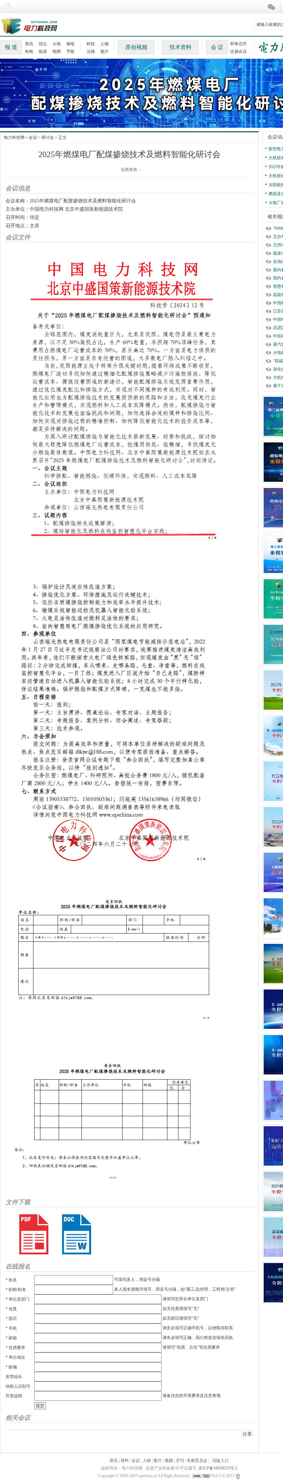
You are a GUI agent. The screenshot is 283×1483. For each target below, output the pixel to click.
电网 (56, 51)
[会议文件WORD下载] (76, 1234)
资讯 (29, 43)
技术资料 (180, 47)
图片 (104, 51)
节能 (70, 51)
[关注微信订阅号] (273, 7)
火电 (56, 43)
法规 (91, 51)
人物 (104, 43)
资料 (124, 1460)
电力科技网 (14, 137)
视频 (169, 1460)
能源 (43, 51)
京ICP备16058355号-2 (217, 1468)
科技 (91, 43)
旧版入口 (220, 1460)
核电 (70, 43)
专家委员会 (197, 1460)
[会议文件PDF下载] (33, 1234)
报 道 (11, 47)
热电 (29, 51)
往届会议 (238, 51)
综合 (43, 43)
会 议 (217, 47)
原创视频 (136, 47)
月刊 (180, 1460)
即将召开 (238, 43)
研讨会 (47, 137)
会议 (33, 137)
